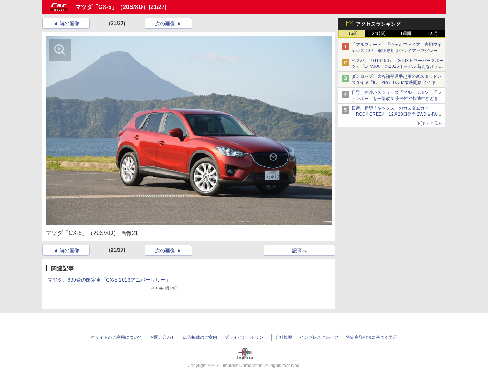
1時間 (352, 33)
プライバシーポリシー (246, 337)
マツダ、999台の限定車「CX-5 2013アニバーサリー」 (109, 280)
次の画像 (165, 23)
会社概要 (283, 337)
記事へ (299, 250)
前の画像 (69, 23)
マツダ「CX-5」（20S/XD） (112, 7)
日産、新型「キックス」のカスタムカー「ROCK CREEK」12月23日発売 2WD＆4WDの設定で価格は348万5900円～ (396, 114)
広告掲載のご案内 (200, 337)
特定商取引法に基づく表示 (371, 337)
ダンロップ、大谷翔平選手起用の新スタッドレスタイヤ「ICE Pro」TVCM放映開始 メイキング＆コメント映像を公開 (397, 82)
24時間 (378, 33)
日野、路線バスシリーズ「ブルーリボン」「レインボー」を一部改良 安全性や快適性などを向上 (397, 98)
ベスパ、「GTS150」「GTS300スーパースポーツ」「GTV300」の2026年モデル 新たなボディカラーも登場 (398, 66)
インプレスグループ (319, 337)
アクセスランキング (378, 24)
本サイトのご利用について (116, 337)
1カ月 (432, 33)
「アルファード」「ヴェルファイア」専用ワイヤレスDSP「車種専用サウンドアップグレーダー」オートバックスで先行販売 (397, 50)
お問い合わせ (162, 337)
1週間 (405, 33)
